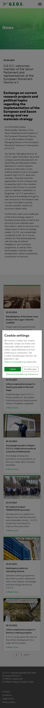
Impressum (33, 374)
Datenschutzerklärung (14, 362)
